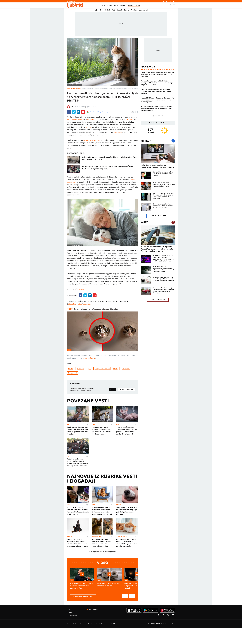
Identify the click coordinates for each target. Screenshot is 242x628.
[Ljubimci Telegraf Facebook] (163, 1)
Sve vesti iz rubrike (102, 552)
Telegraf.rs (72, 1)
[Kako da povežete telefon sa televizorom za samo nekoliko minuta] (158, 153)
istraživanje (126, 369)
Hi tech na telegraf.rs (158, 216)
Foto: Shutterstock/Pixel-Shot (75, 245)
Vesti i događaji (72, 88)
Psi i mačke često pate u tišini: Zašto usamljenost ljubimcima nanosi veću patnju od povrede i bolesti (157, 83)
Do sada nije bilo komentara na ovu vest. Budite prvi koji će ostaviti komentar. (82, 389)
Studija (115, 369)
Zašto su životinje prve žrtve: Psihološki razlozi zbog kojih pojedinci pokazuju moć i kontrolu (156, 91)
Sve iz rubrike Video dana (82, 596)
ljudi (89, 119)
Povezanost (72, 373)
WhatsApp (72, 304)
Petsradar (80, 289)
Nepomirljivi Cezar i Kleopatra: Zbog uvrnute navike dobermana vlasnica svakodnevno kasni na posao (157, 100)
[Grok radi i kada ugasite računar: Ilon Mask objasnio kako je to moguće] (146, 175)
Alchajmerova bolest (102, 369)
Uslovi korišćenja (88, 358)
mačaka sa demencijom (92, 140)
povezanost (117, 132)
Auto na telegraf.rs (158, 300)
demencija (80, 369)
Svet (79, 88)
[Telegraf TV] (173, 1)
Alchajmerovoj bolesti (75, 119)
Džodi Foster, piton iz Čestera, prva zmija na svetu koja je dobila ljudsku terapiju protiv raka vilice (157, 74)
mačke (129, 119)
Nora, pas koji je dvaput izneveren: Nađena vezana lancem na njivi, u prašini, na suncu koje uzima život (156, 108)
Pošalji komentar (126, 389)
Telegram (86, 304)
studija (88, 127)
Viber (80, 304)
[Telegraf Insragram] (170, 1)
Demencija (95, 119)
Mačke (70, 369)
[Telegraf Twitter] (167, 1)
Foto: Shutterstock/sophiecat (74, 85)
